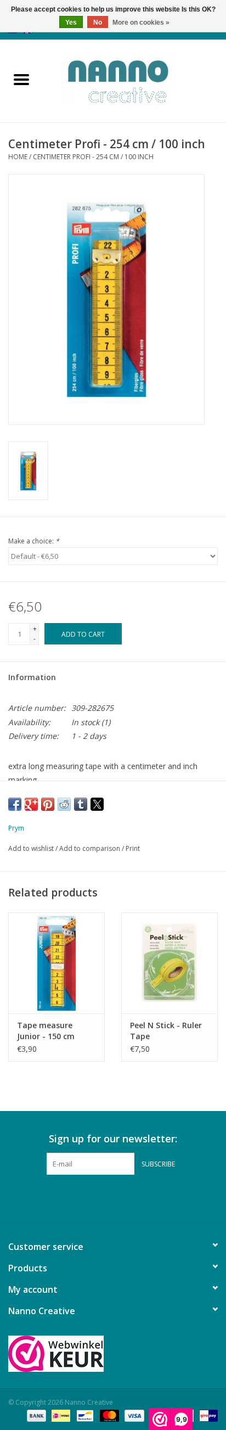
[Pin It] (47, 804)
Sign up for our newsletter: (113, 1139)
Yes (71, 22)
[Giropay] (206, 1415)
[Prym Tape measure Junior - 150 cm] (56, 962)
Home (17, 156)
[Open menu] (21, 79)
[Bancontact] (84, 1415)
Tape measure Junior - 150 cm (46, 1030)
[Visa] (133, 1415)
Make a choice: (33, 541)
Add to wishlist (31, 848)
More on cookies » (141, 22)
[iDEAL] (60, 1415)
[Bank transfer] (35, 1415)
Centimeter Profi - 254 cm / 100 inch (93, 156)
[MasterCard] (108, 1415)
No (97, 22)
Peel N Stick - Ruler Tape (166, 1030)
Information (32, 677)
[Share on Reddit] (64, 804)
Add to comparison (90, 848)
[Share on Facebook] (14, 804)
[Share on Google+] (31, 804)
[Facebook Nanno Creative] (93, 1197)
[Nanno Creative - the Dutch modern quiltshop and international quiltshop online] (134, 80)
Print (133, 848)
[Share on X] (97, 804)
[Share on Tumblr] (80, 804)
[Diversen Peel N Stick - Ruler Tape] (169, 962)
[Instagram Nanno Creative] (133, 1197)
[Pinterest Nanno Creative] (113, 1197)
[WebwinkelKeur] (113, 1354)
